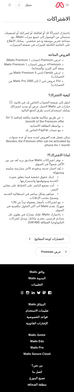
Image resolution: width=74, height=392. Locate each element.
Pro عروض (54, 81)
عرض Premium (51, 60)
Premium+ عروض (49, 64)
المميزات (16, 45)
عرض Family (52, 72)
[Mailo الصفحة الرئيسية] (59, 5)
